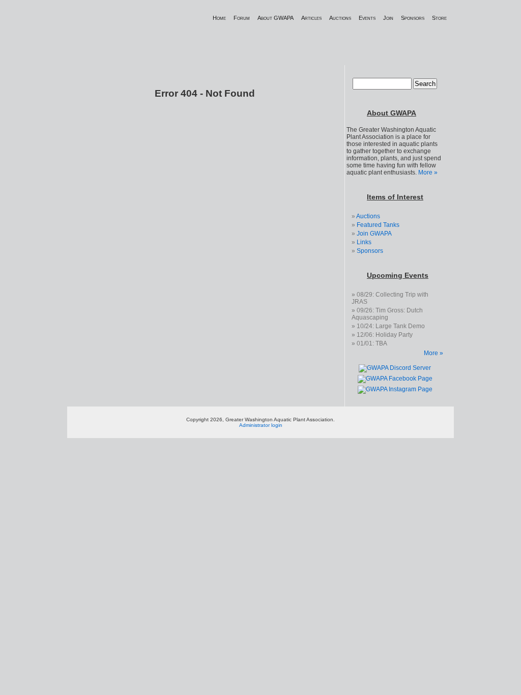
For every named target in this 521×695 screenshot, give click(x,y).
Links (364, 242)
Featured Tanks (378, 224)
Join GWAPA (374, 233)
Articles (311, 18)
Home (219, 18)
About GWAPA (275, 18)
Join (388, 18)
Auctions (340, 18)
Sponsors (412, 18)
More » (428, 172)
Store (439, 18)
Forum (242, 18)
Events (367, 18)
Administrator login (260, 425)
